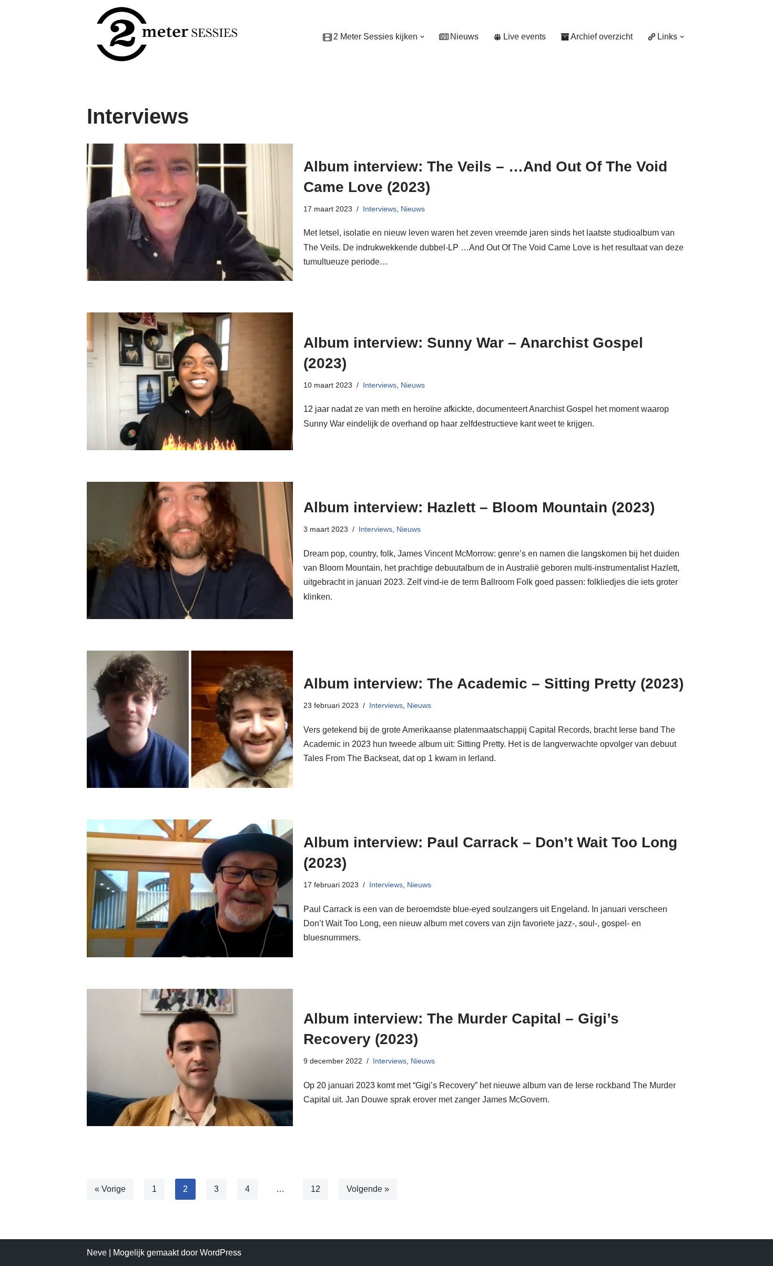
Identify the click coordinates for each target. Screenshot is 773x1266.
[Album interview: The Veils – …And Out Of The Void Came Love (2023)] (190, 212)
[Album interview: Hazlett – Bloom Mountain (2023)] (190, 550)
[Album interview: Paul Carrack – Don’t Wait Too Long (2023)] (190, 888)
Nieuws (464, 36)
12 (315, 1188)
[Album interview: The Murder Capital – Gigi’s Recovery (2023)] (190, 1057)
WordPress (220, 1252)
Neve (97, 1252)
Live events (524, 36)
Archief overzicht (602, 36)
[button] (422, 37)
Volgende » (368, 1188)
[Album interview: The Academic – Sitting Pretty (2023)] (190, 719)
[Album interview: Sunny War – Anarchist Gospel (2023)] (190, 381)
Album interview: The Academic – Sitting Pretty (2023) (493, 683)
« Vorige (110, 1188)
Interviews (379, 209)
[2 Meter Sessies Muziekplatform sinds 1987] (162, 34)
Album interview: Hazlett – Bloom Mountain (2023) (479, 507)
